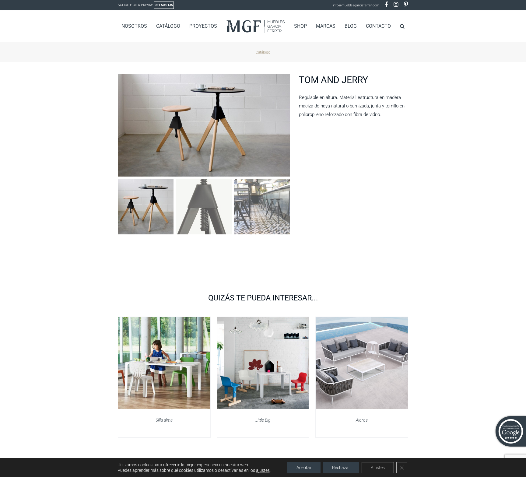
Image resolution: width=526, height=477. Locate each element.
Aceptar (303, 467)
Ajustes (378, 467)
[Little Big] (263, 320)
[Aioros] (362, 320)
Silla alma (164, 420)
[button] (392, 26)
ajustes (263, 470)
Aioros (362, 420)
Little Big (263, 420)
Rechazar (341, 467)
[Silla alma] (164, 320)
